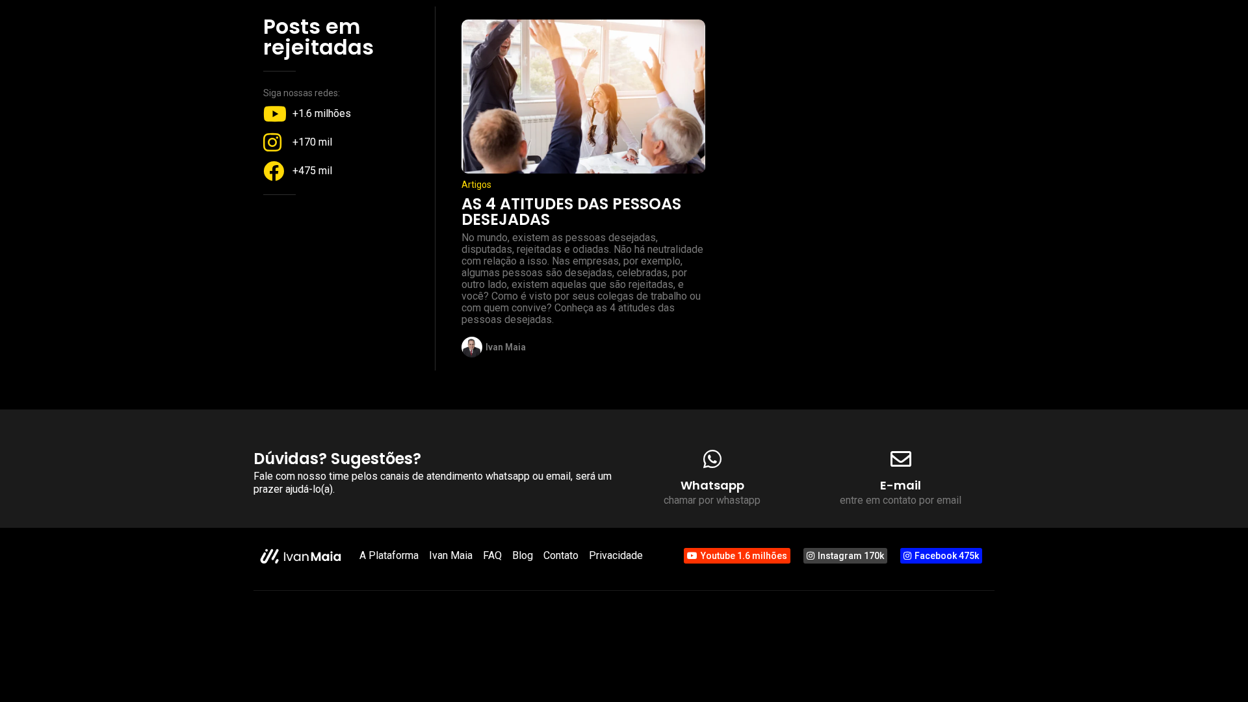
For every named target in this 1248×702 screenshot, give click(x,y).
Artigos (476, 184)
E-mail (900, 485)
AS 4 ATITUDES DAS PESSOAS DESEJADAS (571, 211)
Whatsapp (712, 485)
